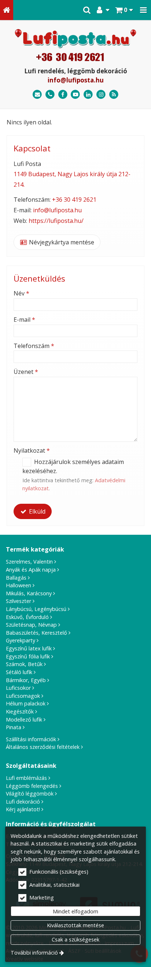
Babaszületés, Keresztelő (36, 632)
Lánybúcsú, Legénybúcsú (36, 609)
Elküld (36, 511)
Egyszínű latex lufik (29, 648)
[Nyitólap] (6, 10)
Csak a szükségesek (75, 939)
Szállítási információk (31, 739)
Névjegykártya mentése (60, 242)
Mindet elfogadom (75, 911)
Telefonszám (34, 346)
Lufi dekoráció (23, 801)
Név (21, 293)
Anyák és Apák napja (31, 569)
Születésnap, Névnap (31, 624)
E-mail (24, 320)
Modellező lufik (24, 719)
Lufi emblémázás (26, 777)
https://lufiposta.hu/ (56, 221)
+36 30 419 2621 (74, 200)
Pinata (13, 727)
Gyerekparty (20, 640)
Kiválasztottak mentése (75, 925)
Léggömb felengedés (32, 785)
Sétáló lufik (19, 672)
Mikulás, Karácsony (29, 593)
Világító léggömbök (30, 793)
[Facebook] (63, 94)
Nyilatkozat (32, 450)
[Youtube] (75, 94)
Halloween (18, 585)
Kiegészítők (20, 711)
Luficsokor (18, 687)
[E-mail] (37, 94)
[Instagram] (101, 94)
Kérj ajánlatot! (23, 809)
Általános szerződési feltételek (43, 746)
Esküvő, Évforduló (27, 617)
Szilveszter (18, 600)
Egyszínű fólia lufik (28, 656)
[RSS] (113, 94)
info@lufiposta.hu (76, 80)
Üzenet (26, 372)
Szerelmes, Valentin (29, 561)
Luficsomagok (23, 695)
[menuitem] (6, 10)
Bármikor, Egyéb (26, 680)
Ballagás (16, 577)
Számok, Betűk (24, 664)
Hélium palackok (25, 703)
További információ (34, 952)
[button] (143, 10)
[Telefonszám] (50, 94)
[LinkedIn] (88, 94)
